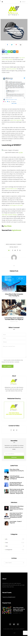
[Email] (20, 44)
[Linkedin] (14, 51)
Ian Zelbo (21, 152)
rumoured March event (11, 188)
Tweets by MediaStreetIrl (8, 597)
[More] (17, 51)
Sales (6, 546)
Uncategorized (8, 549)
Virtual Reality (14, 247)
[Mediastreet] (14, 11)
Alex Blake (5, 54)
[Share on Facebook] (7, 44)
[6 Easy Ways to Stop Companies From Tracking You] (14, 284)
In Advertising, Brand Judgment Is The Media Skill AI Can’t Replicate (17, 477)
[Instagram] (18, 624)
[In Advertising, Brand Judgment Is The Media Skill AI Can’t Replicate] (14, 307)
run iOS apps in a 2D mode (15, 205)
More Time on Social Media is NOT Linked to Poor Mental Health (19, 609)
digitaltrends (16, 230)
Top (14, 633)
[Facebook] (3, 51)
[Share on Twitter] (12, 44)
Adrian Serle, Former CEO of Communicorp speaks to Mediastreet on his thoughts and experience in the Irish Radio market (13, 516)
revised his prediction (11, 68)
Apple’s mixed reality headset (14, 244)
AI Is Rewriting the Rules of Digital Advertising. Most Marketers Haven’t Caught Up (16, 484)
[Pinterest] (16, 44)
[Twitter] (6, 51)
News (14, 24)
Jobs (6, 539)
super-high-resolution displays (9, 214)
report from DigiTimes (16, 120)
